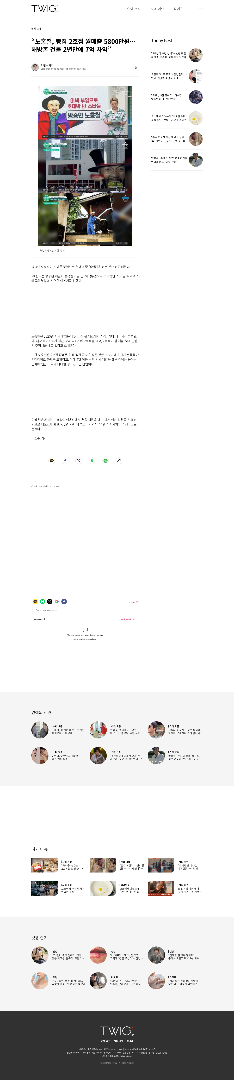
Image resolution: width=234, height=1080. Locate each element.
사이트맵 (152, 1049)
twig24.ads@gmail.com (122, 1055)
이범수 (44, 65)
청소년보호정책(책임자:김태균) (136, 1049)
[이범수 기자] (35, 67)
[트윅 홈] (44, 8)
